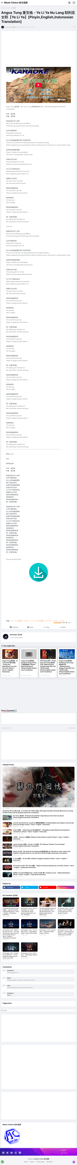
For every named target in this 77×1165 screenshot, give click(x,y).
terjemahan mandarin (51, 621)
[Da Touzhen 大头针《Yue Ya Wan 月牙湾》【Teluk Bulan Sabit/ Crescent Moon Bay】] (29, 923)
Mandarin (26, 621)
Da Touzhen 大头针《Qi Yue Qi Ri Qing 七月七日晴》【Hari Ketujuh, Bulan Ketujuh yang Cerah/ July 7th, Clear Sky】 (29, 911)
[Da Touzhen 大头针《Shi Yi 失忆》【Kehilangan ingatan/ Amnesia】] (29, 947)
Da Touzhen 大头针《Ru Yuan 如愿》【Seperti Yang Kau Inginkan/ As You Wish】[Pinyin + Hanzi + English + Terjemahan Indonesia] (43, 866)
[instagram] (15, 1152)
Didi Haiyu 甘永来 (16, 635)
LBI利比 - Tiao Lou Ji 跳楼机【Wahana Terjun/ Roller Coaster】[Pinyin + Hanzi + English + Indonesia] (41, 838)
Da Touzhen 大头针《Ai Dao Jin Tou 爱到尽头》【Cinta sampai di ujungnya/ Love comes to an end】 (10, 955)
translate (62, 621)
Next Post (72, 728)
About (26, 1162)
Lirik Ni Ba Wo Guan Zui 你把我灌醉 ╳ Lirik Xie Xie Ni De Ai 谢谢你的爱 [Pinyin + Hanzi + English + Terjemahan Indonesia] (11, 911)
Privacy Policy (40, 1162)
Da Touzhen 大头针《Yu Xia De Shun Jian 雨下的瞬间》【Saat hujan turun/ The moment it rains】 (65, 911)
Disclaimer (49, 1162)
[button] (2, 3)
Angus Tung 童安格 (11, 8)
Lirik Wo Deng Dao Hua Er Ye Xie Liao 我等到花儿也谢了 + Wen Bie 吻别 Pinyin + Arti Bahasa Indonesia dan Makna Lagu (47, 911)
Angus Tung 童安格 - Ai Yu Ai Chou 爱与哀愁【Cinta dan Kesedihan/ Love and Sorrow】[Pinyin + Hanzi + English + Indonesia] (10, 666)
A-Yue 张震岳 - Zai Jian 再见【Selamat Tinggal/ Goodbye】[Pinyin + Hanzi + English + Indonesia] (40, 859)
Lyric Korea (64, 1153)
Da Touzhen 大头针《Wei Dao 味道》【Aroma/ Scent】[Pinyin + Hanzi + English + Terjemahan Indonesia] (66, 932)
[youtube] (11, 1152)
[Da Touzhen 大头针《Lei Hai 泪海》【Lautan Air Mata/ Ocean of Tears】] (47, 923)
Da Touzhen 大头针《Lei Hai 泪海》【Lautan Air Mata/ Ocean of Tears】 (47, 931)
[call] (2, 1162)
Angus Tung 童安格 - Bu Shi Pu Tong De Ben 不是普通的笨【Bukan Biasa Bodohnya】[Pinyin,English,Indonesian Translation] (29, 665)
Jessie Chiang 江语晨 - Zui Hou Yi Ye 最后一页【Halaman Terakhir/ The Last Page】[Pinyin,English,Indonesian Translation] (39, 845)
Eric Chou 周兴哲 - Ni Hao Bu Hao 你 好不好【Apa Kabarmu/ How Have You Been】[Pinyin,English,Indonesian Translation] (38, 816)
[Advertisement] (38, 693)
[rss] (19, 1152)
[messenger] (74, 1162)
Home (2, 8)
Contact (32, 1162)
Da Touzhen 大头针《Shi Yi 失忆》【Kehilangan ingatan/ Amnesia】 (29, 954)
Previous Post (6, 728)
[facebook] (3, 1152)
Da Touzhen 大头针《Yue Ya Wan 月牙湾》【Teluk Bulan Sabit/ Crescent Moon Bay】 (29, 931)
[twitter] (7, 1152)
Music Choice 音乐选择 (16, 2)
